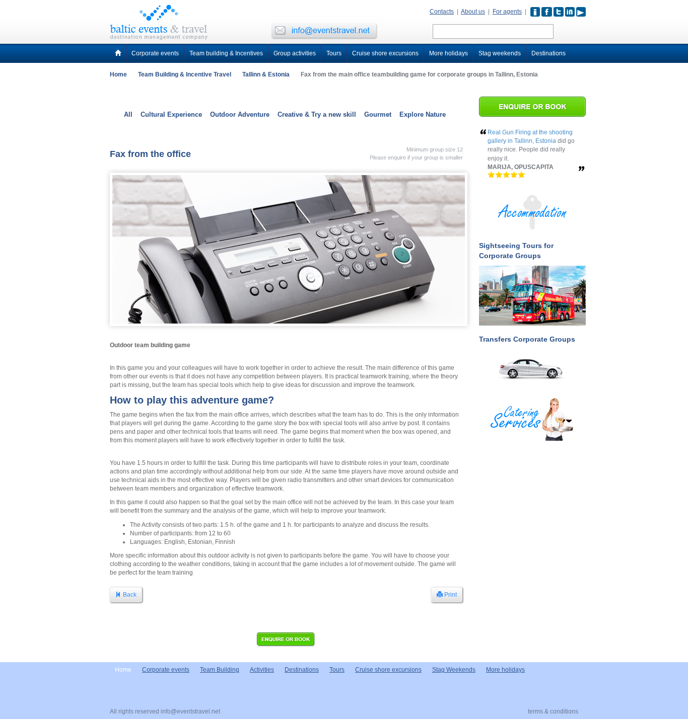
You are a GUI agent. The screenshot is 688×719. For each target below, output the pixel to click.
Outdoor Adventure (239, 114)
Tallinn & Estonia (266, 74)
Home (118, 74)
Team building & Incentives (226, 53)
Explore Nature (422, 114)
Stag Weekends (453, 669)
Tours (333, 53)
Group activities (294, 53)
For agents (507, 11)
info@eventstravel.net (190, 711)
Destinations (548, 53)
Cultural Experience (171, 114)
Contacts (442, 11)
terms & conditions (553, 711)
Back (128, 594)
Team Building (219, 669)
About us (473, 11)
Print (450, 594)
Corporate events (155, 53)
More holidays (448, 53)
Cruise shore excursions (385, 53)
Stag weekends (499, 53)
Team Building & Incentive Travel (184, 74)
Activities (262, 669)
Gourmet (377, 114)
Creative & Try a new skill (317, 114)
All (128, 114)
